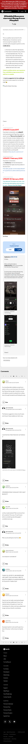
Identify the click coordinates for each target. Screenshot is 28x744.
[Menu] (25, 11)
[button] (10, 249)
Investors (5, 678)
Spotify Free (6, 716)
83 (16, 376)
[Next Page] (24, 376)
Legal (4, 732)
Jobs (4, 659)
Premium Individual (8, 704)
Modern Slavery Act (6, 738)
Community (8, 11)
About (5, 656)
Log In (22, 11)
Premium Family (7, 710)
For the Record (7, 662)
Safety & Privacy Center (11, 732)
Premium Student (7, 713)
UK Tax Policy (14, 738)
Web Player (6, 691)
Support (5, 688)
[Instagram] (5, 721)
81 (10, 376)
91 (21, 376)
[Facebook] (14, 721)
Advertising (6, 675)
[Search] (19, 11)
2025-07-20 (14, 257)
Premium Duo (6, 707)
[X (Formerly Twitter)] (9, 721)
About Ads (5, 736)
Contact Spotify (7, 697)
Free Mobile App (7, 694)
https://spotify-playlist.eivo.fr (16, 152)
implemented (14, 246)
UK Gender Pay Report (7, 741)
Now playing (7, 360)
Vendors (5, 681)
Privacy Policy (5, 734)
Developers (6, 672)
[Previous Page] (3, 376)
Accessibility (11, 736)
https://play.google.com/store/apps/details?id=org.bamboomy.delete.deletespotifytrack (14, 170)
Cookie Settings (12, 734)
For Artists (6, 669)
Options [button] (25, 30)
